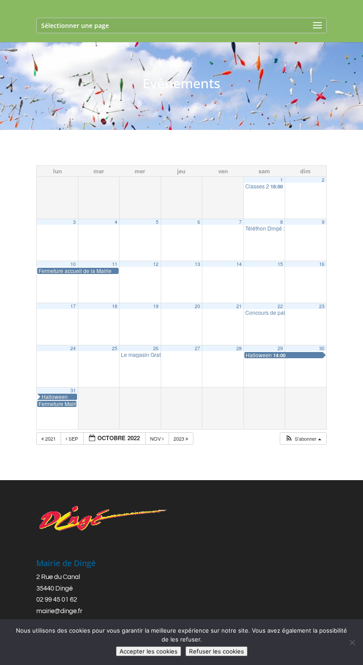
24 (73, 348)
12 (155, 264)
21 (239, 306)
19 (155, 306)
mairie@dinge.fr (59, 611)
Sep (73, 438)
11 (114, 264)
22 (280, 306)
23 (321, 306)
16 (321, 264)
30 (321, 348)
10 (73, 264)
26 (155, 348)
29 (280, 348)
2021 (50, 438)
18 (114, 306)
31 (73, 390)
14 (239, 264)
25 (114, 348)
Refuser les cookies (216, 651)
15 (280, 264)
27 (197, 348)
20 (197, 306)
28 (239, 348)
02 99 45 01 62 (56, 599)
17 (73, 306)
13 (197, 264)
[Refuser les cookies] (352, 642)
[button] (303, 439)
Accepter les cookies (149, 651)
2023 (179, 438)
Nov (156, 438)
